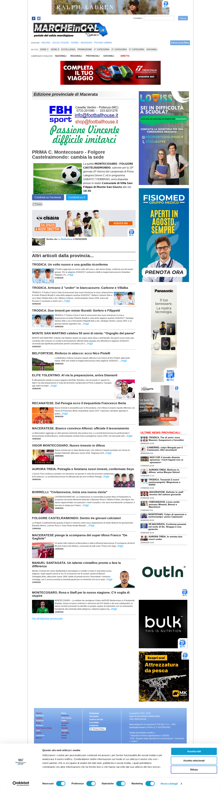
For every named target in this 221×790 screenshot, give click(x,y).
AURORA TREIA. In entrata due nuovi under (165, 537)
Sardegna (65, 723)
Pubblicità (93, 725)
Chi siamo (94, 716)
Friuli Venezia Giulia (44, 728)
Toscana (64, 728)
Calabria (39, 718)
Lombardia (40, 735)
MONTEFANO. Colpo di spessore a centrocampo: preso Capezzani (167, 515)
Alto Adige (65, 733)
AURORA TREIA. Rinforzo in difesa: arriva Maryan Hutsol (164, 470)
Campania (40, 720)
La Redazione (65, 239)
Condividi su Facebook (48, 197)
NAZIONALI (60, 56)
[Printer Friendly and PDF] (37, 204)
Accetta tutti (194, 751)
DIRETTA (125, 56)
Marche (39, 738)
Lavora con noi (96, 719)
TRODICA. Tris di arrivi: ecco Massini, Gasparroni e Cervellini (166, 438)
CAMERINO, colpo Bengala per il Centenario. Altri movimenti (165, 448)
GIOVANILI (108, 56)
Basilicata (40, 715)
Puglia (63, 720)
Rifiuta (194, 769)
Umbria (64, 735)
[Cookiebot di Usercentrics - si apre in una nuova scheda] (21, 783)
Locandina (94, 722)
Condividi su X (76, 197)
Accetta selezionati (194, 760)
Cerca (183, 18)
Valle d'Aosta (66, 718)
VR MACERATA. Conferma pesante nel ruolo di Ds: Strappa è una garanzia (167, 526)
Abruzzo (39, 713)
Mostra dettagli (169, 783)
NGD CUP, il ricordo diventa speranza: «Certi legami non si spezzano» (166, 460)
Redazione (94, 713)
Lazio (38, 730)
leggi (70, 274)
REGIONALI (76, 56)
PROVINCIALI (92, 56)
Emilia (38, 723)
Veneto (64, 738)
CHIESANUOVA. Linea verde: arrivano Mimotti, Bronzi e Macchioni (164, 504)
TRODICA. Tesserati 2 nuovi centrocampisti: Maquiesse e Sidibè (164, 482)
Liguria (38, 733)
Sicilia (63, 725)
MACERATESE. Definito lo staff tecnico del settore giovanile (166, 493)
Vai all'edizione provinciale (47, 618)
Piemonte (65, 715)
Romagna (39, 725)
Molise (63, 713)
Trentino (64, 730)
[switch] (91, 783)
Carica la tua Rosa (180, 42)
